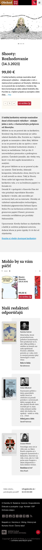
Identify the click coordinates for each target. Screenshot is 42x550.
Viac (9, 95)
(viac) (27, 415)
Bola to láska (25, 363)
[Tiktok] (27, 516)
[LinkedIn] (24, 516)
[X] (20, 516)
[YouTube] (7, 516)
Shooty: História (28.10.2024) (23, 279)
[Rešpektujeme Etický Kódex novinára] (14, 532)
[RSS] (31, 516)
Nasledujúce (38, 26)
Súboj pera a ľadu (27, 418)
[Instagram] (3, 516)
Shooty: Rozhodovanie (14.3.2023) (18, 43)
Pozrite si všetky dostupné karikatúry (19, 238)
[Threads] (17, 516)
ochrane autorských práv (21, 540)
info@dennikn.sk (28, 489)
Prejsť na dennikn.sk (29, 2)
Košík (35, 2)
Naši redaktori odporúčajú (15, 310)
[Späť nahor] (38, 532)
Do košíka (23, 103)
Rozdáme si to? (26, 468)
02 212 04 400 (27, 492)
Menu (39, 2)
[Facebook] (10, 516)
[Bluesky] (14, 516)
